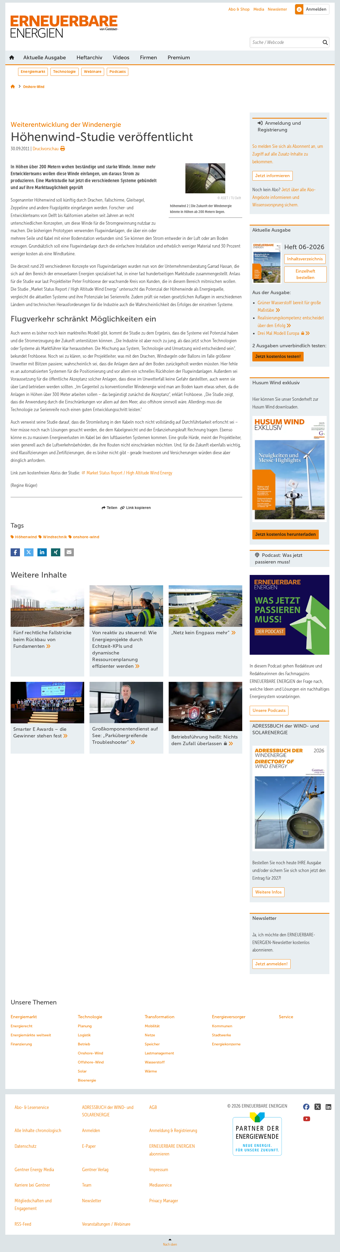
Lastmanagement (159, 1053)
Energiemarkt (33, 71)
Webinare (93, 71)
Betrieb (84, 1044)
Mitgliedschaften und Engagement (33, 1204)
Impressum (158, 1169)
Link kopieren (138, 508)
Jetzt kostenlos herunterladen (285, 534)
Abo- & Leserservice (32, 1107)
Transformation (160, 1017)
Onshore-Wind (90, 1053)
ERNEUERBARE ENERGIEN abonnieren (172, 1150)
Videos (121, 57)
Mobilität (152, 1026)
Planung (85, 1026)
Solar (82, 1071)
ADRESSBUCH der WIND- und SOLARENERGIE (107, 1111)
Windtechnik (55, 537)
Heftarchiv (89, 57)
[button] (178, 57)
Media (258, 9)
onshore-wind (86, 537)
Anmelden (91, 1130)
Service (286, 1017)
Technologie (64, 71)
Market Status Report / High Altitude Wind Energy (129, 472)
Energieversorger (228, 1017)
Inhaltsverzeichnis (305, 259)
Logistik (84, 1035)
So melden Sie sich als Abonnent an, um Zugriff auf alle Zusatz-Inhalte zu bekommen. (287, 154)
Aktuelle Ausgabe (44, 57)
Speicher (152, 1044)
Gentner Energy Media (34, 1169)
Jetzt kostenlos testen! (278, 356)
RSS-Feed (23, 1224)
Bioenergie (87, 1080)
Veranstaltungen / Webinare (106, 1224)
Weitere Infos (268, 892)
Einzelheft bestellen (305, 274)
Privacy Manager (163, 1200)
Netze (150, 1035)
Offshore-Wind (91, 1062)
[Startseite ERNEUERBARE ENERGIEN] (173, 27)
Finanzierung (21, 1044)
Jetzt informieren (272, 175)
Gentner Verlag (95, 1169)
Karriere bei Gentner (32, 1185)
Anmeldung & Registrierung (173, 1130)
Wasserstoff (155, 1062)
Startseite (11, 57)
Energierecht (21, 1026)
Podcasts (117, 71)
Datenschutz (25, 1146)
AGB (153, 1107)
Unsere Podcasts (269, 710)
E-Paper (89, 1146)
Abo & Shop (239, 9)
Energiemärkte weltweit (31, 1035)
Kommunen (222, 1026)
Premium (179, 57)
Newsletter (277, 9)
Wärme (151, 1071)
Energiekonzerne (226, 1044)
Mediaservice (160, 1185)
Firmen (148, 57)
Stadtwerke (221, 1035)
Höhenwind (26, 537)
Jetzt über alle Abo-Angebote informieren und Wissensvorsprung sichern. (284, 197)
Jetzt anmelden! (271, 964)
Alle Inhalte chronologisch (38, 1130)
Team (86, 1185)
